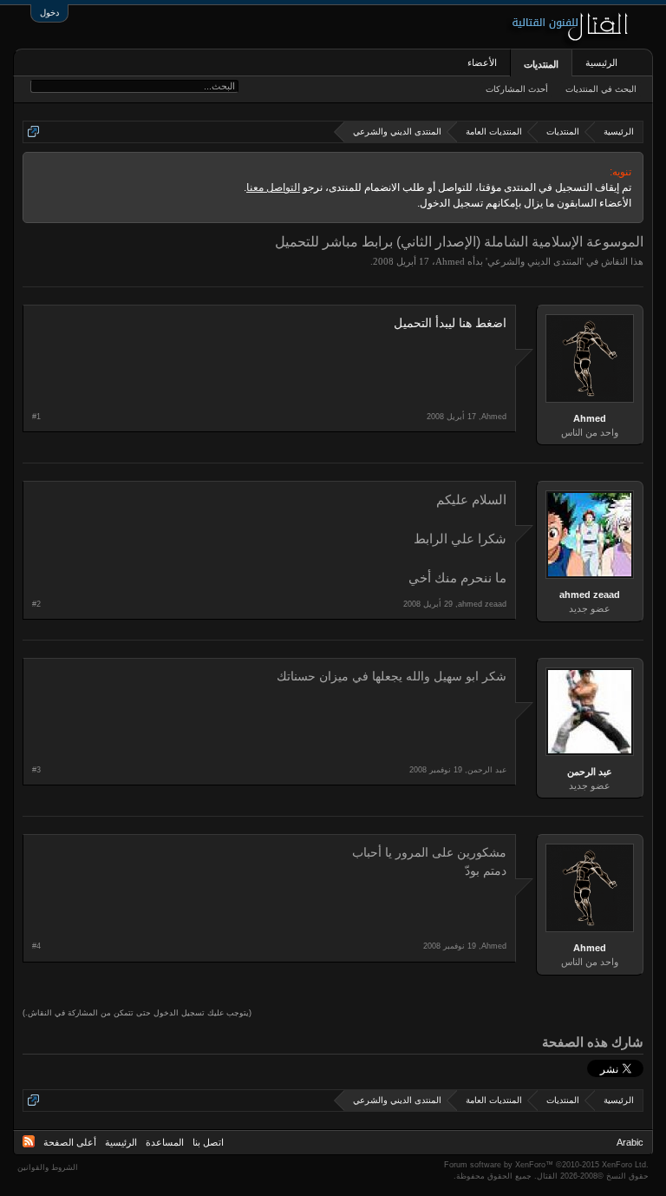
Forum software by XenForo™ (546, 1164)
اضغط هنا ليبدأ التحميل (450, 323)
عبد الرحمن (589, 771)
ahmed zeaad (589, 594)
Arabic (630, 1142)
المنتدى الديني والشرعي (534, 261)
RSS (29, 1141)
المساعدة (165, 1142)
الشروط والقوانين (47, 1167)
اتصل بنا (208, 1142)
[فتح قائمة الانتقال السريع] (33, 131)
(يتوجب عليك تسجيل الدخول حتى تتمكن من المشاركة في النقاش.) (137, 1013)
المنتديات (541, 64)
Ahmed (450, 261)
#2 (36, 604)
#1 (36, 416)
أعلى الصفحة (69, 1142)
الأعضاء (482, 62)
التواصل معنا (273, 187)
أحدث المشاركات (517, 89)
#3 (36, 770)
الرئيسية (601, 62)
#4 (36, 946)
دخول (49, 12)
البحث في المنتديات (601, 89)
